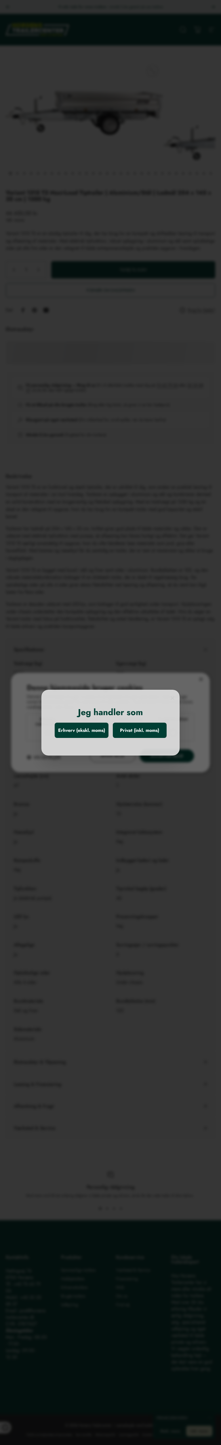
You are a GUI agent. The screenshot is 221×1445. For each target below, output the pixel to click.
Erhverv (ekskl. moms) (81, 730)
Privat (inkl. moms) (139, 730)
